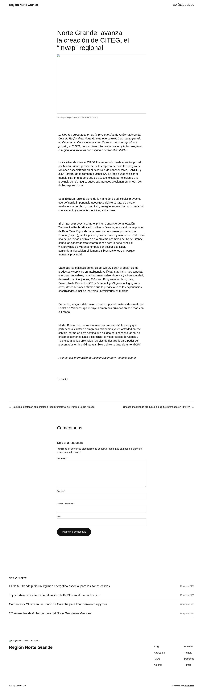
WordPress (189, 686)
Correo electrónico (65, 504)
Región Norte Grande (23, 4)
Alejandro (71, 117)
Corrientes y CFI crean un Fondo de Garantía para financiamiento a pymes (58, 604)
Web (59, 516)
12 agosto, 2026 (187, 604)
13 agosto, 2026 (187, 586)
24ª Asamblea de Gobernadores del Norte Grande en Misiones (50, 613)
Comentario (62, 458)
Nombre (61, 491)
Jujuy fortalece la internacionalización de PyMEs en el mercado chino (54, 595)
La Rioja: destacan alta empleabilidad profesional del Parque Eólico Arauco (54, 407)
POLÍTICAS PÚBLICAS (87, 117)
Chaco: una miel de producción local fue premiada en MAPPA (156, 407)
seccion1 (62, 379)
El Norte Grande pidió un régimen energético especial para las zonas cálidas (59, 586)
